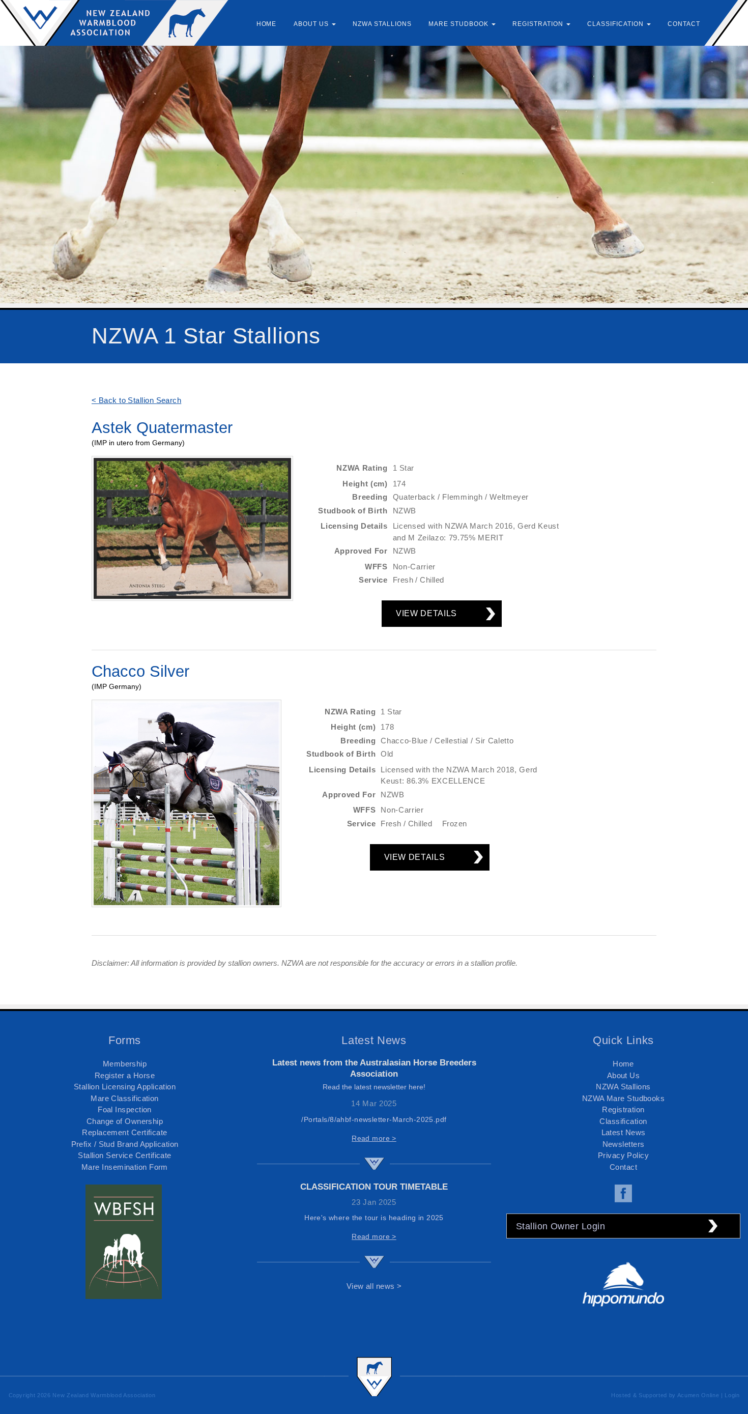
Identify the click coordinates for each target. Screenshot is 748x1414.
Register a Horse (125, 1075)
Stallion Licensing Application (125, 1086)
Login (732, 1395)
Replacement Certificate (124, 1132)
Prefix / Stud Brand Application (125, 1144)
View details (426, 613)
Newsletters (623, 1144)
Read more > (374, 1138)
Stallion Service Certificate (124, 1155)
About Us (623, 1075)
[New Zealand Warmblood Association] (114, 22)
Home (623, 1063)
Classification (623, 1121)
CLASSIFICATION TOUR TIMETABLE (374, 1187)
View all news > (374, 1286)
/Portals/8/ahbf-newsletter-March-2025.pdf (373, 1119)
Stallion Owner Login (560, 1226)
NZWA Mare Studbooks (623, 1098)
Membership (125, 1063)
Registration (623, 1109)
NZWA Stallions (623, 1086)
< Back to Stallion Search (136, 400)
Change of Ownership (125, 1121)
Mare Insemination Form (124, 1167)
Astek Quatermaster (162, 427)
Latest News (623, 1132)
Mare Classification (125, 1098)
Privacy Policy (623, 1155)
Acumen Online (698, 1395)
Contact (623, 1167)
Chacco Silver (140, 671)
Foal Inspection (125, 1109)
